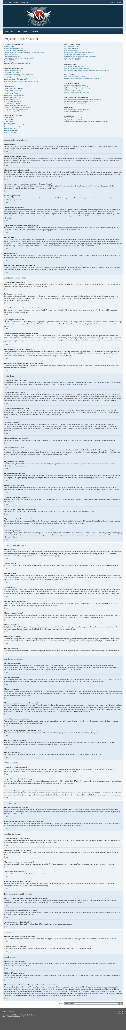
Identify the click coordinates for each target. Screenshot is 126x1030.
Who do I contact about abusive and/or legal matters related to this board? (86, 121)
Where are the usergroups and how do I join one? (79, 52)
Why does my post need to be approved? (16, 109)
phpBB (12, 1015)
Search (26, 31)
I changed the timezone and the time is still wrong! (18, 74)
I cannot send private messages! (74, 66)
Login (119, 2)
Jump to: (60, 1003)
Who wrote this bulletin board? (73, 118)
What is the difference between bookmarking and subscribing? (82, 99)
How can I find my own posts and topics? (76, 92)
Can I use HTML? (9, 119)
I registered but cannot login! (12, 56)
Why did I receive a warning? (12, 103)
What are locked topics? (11, 130)
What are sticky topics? (11, 128)
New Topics (117, 1013)
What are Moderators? (71, 48)
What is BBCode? (9, 117)
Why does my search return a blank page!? (77, 89)
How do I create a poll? (11, 93)
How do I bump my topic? (11, 111)
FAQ (18, 31)
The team (35, 31)
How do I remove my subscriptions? (75, 103)
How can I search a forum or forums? (75, 85)
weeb (22, 1016)
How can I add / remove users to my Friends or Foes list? (81, 78)
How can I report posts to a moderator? (15, 105)
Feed (119, 1011)
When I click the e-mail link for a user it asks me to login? (21, 81)
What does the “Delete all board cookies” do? (17, 63)
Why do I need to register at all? (13, 48)
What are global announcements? (14, 125)
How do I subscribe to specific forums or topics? (78, 101)
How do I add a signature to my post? (15, 92)
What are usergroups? (71, 50)
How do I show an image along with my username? (19, 78)
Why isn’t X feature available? (73, 120)
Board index (9, 31)
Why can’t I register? (10, 62)
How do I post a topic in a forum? (14, 88)
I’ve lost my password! (10, 54)
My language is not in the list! (12, 76)
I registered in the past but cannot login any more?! (19, 58)
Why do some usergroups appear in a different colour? (80, 56)
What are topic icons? (10, 132)
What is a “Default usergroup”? (73, 58)
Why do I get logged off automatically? (15, 50)
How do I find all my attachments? (74, 111)
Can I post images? (10, 123)
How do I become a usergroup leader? (75, 54)
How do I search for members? (73, 91)
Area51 (112, 975)
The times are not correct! (11, 72)
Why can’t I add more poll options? (14, 95)
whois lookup (26, 989)
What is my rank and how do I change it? (16, 79)
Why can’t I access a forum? (12, 99)
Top (7, 151)
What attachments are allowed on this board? (77, 109)
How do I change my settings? (13, 70)
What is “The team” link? (71, 60)
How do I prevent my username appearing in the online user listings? (24, 52)
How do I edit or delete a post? (13, 90)
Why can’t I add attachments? (13, 101)
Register (112, 2)
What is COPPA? (9, 60)
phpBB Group (59, 963)
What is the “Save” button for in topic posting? (17, 107)
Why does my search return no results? (76, 87)
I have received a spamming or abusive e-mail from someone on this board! (86, 70)
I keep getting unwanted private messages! (77, 68)
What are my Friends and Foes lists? (75, 76)
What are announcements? (12, 127)
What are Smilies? (9, 121)
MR (16, 15)
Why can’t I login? (9, 46)
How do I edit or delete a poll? (12, 97)
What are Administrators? (71, 46)
